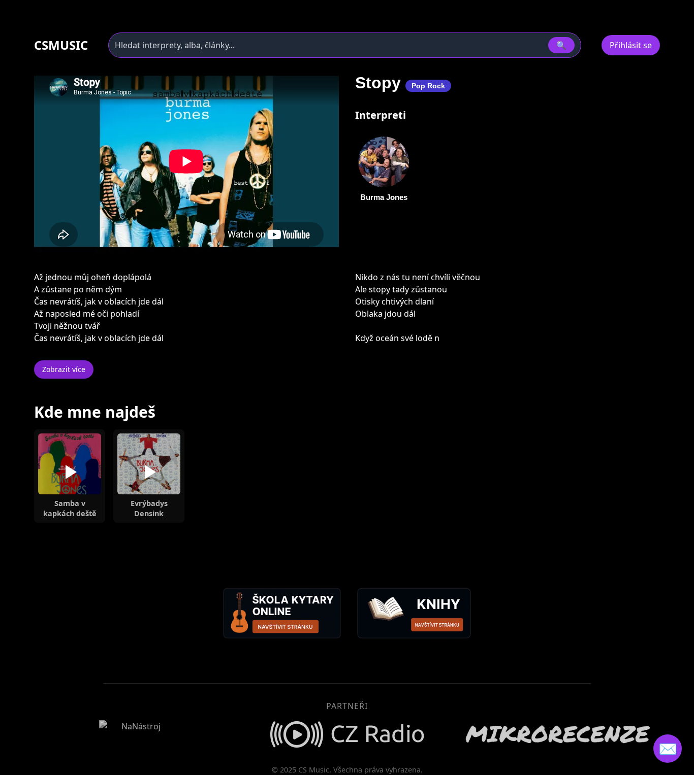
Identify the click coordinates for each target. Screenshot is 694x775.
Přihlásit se (631, 45)
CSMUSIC (61, 45)
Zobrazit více (63, 369)
